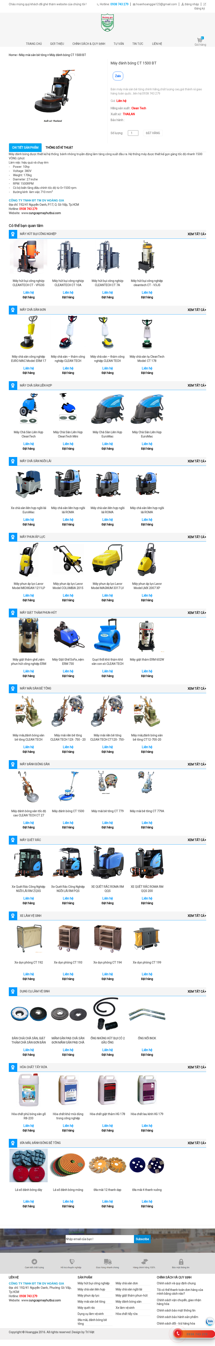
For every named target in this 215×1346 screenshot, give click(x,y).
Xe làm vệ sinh (125, 1307)
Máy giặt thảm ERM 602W (147, 659)
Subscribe (142, 1239)
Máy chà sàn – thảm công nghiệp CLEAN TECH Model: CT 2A (107, 361)
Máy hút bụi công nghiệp (94, 1283)
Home (13, 55)
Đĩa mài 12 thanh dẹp (107, 1189)
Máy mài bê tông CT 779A (147, 811)
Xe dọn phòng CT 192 (28, 962)
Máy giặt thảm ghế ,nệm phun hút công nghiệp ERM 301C (28, 664)
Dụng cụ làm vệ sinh (91, 1313)
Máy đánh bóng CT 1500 (68, 811)
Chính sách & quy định (88, 43)
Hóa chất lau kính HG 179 (147, 1114)
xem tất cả (196, 234)
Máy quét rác (86, 1307)
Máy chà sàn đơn (127, 1283)
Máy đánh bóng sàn (129, 1301)
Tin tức (138, 43)
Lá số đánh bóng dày (28, 1189)
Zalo (118, 76)
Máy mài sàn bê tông (32, 55)
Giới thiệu (57, 43)
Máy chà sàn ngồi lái (129, 1289)
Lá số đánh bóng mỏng (68, 1189)
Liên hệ (157, 43)
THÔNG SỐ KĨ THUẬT (59, 147)
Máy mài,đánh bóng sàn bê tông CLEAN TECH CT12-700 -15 (28, 739)
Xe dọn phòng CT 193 (68, 962)
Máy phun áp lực (88, 1295)
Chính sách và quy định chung (176, 1283)
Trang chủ (34, 43)
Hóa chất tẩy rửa (127, 1313)
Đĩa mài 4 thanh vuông (147, 1189)
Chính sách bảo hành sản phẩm (177, 1317)
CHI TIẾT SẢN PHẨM (25, 147)
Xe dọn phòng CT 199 (147, 962)
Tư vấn (119, 43)
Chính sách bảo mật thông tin (176, 1310)
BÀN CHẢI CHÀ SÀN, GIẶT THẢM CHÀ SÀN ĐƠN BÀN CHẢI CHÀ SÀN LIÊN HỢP (29, 1042)
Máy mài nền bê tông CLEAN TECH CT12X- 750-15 (107, 739)
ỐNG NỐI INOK (147, 1038)
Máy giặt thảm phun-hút (132, 1295)
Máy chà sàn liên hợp (91, 1289)
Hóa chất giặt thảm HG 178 (107, 1114)
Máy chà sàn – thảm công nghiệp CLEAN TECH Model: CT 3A (68, 361)
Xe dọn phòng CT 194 (107, 962)
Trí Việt (89, 1332)
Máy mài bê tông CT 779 (108, 811)
